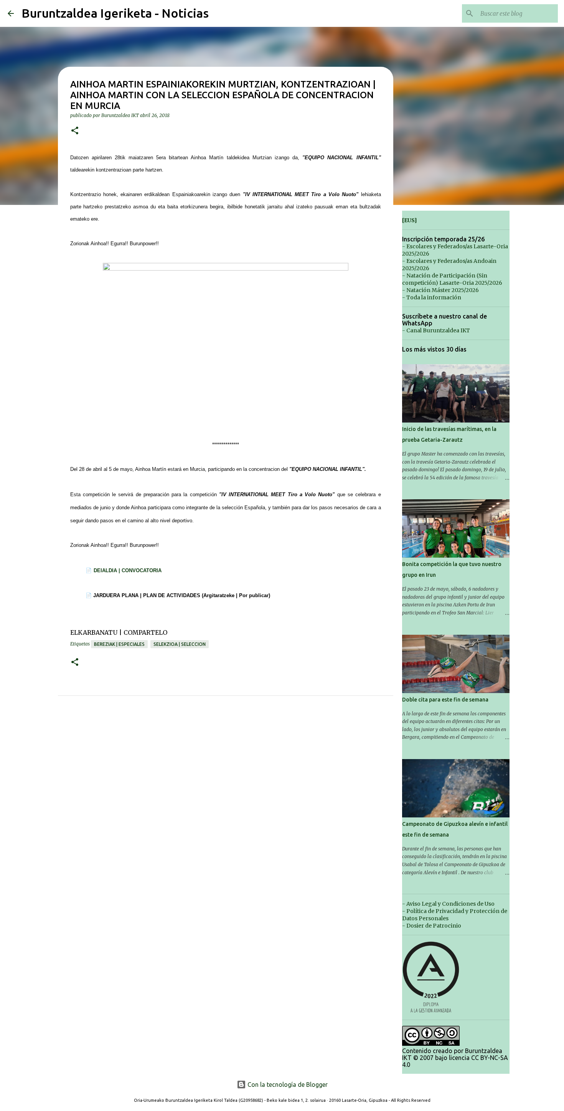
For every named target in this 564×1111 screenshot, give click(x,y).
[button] (74, 131)
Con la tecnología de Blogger (287, 1084)
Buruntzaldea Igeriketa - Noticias (115, 13)
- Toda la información (431, 297)
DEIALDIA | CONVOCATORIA (128, 570)
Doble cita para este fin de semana (445, 700)
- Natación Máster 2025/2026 (440, 290)
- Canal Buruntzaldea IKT (436, 330)
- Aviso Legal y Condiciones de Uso (448, 903)
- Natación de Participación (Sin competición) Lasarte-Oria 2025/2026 (452, 279)
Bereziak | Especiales (119, 644)
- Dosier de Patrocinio (431, 925)
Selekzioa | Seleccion (179, 644)
